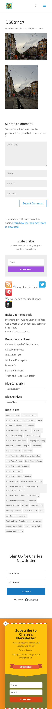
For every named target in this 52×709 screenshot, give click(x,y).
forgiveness (36, 445)
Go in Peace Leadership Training (18, 476)
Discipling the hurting (37, 440)
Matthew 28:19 (37, 505)
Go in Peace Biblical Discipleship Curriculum (23, 455)
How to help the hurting (30, 495)
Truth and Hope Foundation (20, 376)
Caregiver (19, 425)
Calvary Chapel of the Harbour (22, 344)
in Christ (25, 505)
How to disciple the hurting (31, 481)
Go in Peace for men (14, 461)
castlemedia (13, 28)
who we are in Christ (14, 526)
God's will (16, 450)
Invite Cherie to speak (17, 331)
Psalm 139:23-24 (30, 510)
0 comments (37, 28)
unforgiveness (35, 521)
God (8, 450)
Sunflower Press (14, 370)
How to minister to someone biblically (21, 500)
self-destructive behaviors (16, 515)
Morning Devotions (13, 510)
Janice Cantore (13, 355)
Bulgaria (9, 425)
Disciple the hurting (32, 435)
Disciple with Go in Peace (16, 440)
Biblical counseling (29, 415)
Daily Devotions (12, 430)
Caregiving (30, 425)
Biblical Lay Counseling (33, 420)
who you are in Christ (33, 526)
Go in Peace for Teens (33, 461)
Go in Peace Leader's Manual (17, 466)
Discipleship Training (14, 435)
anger (8, 415)
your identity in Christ (14, 531)
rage (41, 510)
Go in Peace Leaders (14, 471)
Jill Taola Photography (17, 360)
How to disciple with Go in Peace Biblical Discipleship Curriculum (22, 488)
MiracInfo (10, 365)
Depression (25, 430)
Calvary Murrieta (14, 350)
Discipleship (37, 430)
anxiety (16, 415)
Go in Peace (27, 450)
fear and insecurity (13, 445)
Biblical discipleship (14, 420)
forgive (26, 445)
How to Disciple (12, 481)
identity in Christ (12, 505)
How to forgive (12, 495)
